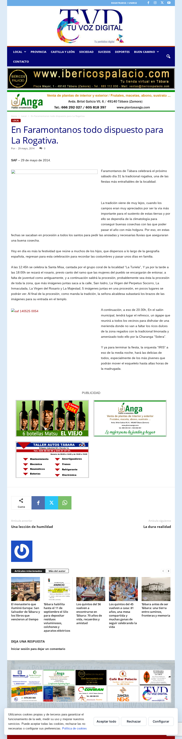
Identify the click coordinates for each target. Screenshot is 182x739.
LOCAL (17, 52)
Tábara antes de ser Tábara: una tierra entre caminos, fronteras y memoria (156, 609)
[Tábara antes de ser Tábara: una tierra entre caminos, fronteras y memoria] (156, 589)
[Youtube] (169, 3)
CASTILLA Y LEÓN (63, 52)
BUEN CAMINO (144, 52)
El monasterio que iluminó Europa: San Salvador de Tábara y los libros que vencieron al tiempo (25, 611)
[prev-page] (163, 571)
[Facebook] (148, 3)
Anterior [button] (12, 77)
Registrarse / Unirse (124, 2)
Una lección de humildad (32, 526)
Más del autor (57, 571)
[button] (168, 57)
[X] (162, 3)
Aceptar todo (106, 721)
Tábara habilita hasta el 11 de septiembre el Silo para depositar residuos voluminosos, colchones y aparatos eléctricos (57, 617)
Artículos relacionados (28, 571)
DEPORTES (122, 52)
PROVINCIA (38, 52)
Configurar (161, 721)
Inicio (14, 116)
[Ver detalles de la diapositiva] (91, 78)
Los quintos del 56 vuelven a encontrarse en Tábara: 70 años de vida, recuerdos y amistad (89, 613)
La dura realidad (157, 526)
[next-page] (168, 571)
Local (24, 116)
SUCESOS (104, 52)
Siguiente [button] (169, 77)
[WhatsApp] (64, 502)
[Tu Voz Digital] (91, 26)
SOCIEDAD (86, 52)
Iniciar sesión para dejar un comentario (38, 649)
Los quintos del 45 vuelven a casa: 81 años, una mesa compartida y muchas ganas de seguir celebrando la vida (123, 615)
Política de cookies (74, 728)
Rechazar (134, 721)
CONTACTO (21, 62)
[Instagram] (155, 3)
